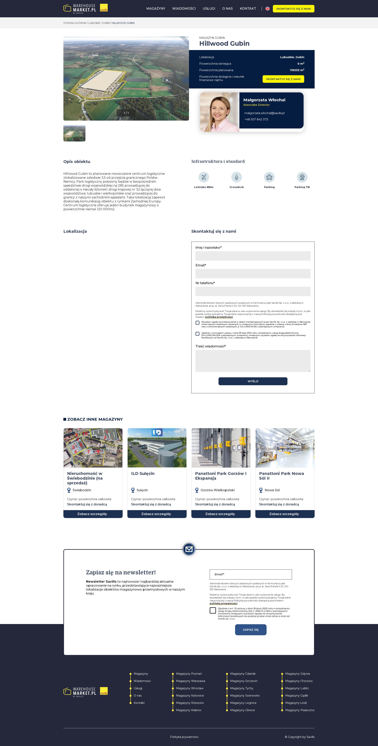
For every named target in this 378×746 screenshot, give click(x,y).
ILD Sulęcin (143, 473)
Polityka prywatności (184, 737)
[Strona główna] (85, 9)
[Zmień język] (269, 9)
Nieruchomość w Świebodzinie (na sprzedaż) (85, 478)
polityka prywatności (219, 316)
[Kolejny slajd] (186, 80)
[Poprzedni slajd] (66, 80)
